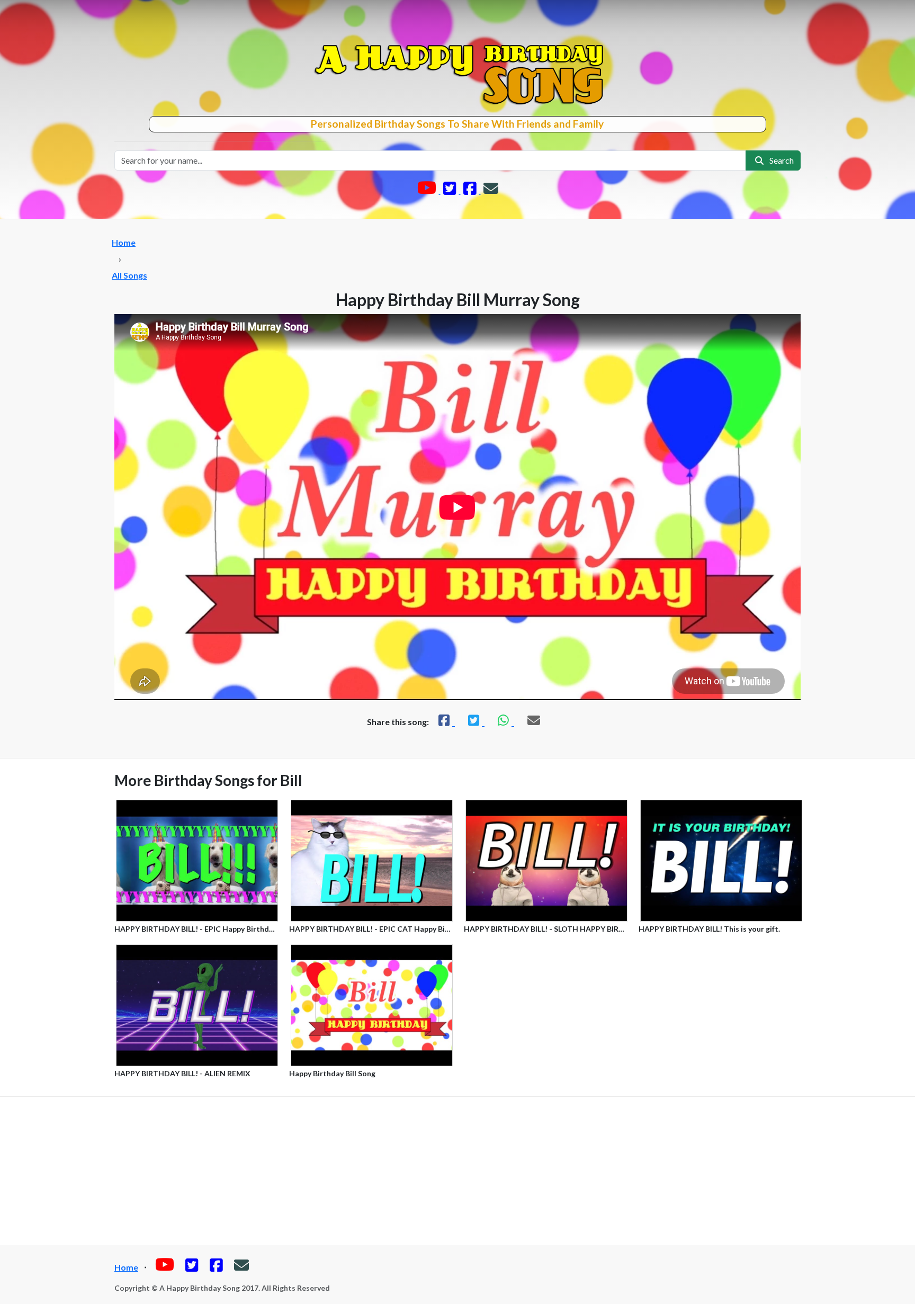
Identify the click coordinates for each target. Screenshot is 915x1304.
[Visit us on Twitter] (451, 190)
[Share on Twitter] (475, 720)
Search (780, 160)
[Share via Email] (534, 720)
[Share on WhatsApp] (504, 720)
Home (124, 242)
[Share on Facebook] (445, 720)
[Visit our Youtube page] (428, 190)
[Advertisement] (457, 1171)
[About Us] (491, 190)
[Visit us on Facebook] (471, 190)
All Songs (129, 275)
